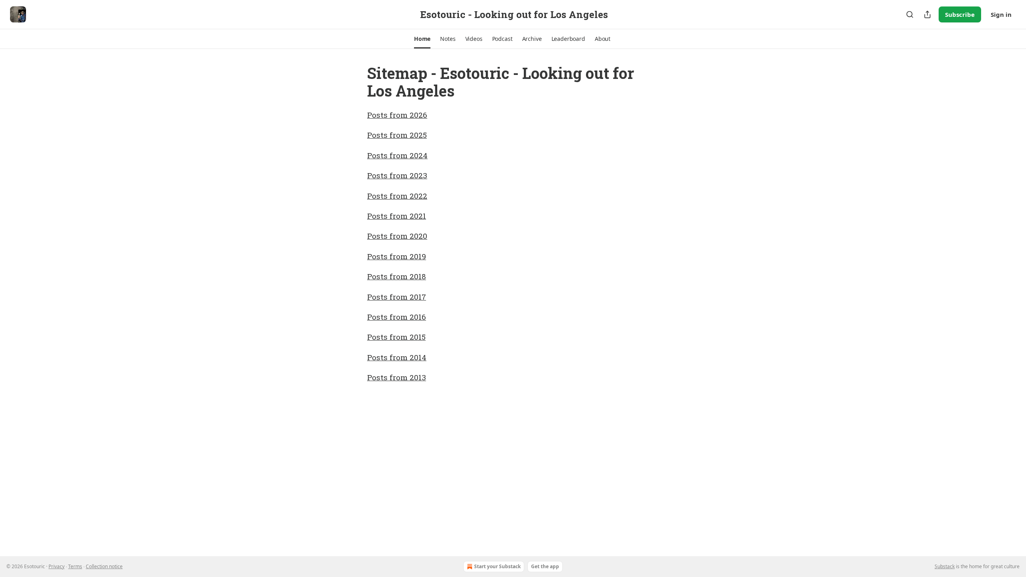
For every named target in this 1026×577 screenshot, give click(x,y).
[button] (422, 38)
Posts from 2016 (396, 317)
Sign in (1001, 14)
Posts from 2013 (396, 377)
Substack (945, 566)
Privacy (56, 566)
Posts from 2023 (397, 175)
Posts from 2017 (396, 297)
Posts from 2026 (397, 115)
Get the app (545, 566)
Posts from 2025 (397, 135)
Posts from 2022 (397, 196)
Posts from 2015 (396, 337)
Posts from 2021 (396, 216)
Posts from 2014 (396, 357)
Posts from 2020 (397, 236)
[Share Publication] (927, 14)
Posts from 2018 (396, 276)
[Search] (910, 14)
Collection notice (104, 566)
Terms (75, 566)
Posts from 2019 (396, 256)
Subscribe (960, 14)
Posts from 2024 (397, 155)
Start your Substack (497, 566)
